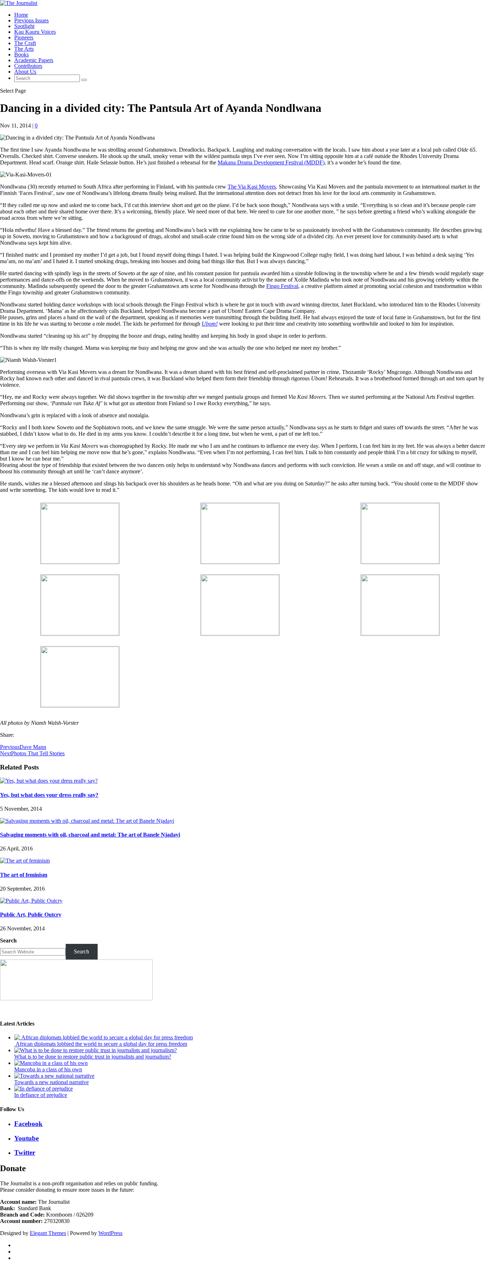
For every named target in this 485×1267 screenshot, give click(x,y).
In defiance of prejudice (40, 1095)
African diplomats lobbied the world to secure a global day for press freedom (100, 1044)
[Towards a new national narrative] (54, 1076)
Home (21, 15)
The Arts (24, 49)
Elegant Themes (48, 1233)
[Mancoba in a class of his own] (51, 1063)
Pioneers (23, 37)
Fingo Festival (282, 286)
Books (21, 54)
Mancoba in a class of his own (48, 1069)
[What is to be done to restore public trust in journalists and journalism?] (95, 1050)
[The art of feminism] (25, 861)
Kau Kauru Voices (35, 32)
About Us (25, 72)
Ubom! (210, 324)
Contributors (28, 66)
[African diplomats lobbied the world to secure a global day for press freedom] (103, 1037)
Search (8, 940)
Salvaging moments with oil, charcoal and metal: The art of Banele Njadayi (90, 835)
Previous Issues (31, 20)
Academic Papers (33, 60)
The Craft (25, 43)
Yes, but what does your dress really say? (49, 795)
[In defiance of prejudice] (43, 1089)
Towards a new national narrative (51, 1082)
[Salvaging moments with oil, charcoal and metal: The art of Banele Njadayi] (87, 821)
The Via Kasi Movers (252, 187)
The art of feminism (23, 875)
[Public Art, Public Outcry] (31, 901)
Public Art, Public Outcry (30, 915)
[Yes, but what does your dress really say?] (49, 781)
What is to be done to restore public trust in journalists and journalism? (92, 1057)
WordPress (110, 1233)
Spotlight (24, 26)
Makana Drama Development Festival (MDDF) (271, 162)
